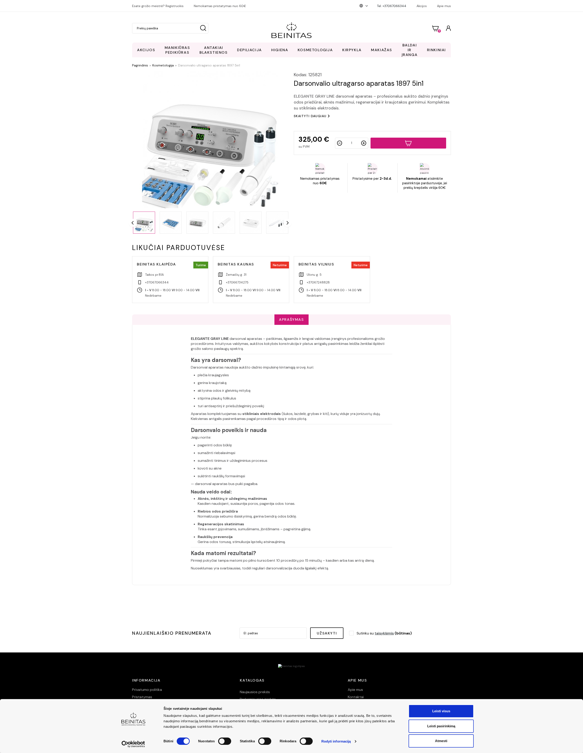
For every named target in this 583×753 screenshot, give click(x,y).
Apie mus (444, 6)
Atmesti (441, 741)
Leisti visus (441, 711)
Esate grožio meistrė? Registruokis (158, 6)
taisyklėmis (384, 633)
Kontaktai (356, 697)
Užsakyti (327, 633)
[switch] (224, 741)
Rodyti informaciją (336, 741)
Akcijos (422, 6)
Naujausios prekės (255, 692)
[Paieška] (203, 28)
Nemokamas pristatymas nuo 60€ (220, 6)
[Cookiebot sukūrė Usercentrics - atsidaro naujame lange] (133, 744)
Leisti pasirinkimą (441, 726)
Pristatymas (142, 697)
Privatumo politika (147, 689)
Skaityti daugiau (310, 116)
